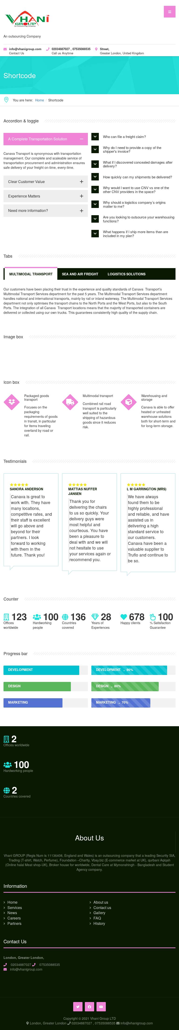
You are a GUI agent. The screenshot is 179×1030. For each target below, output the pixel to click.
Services (14, 907)
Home (12, 902)
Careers (14, 918)
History (99, 923)
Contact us (102, 907)
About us (100, 902)
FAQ (97, 918)
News (12, 912)
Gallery (99, 912)
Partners (14, 923)
